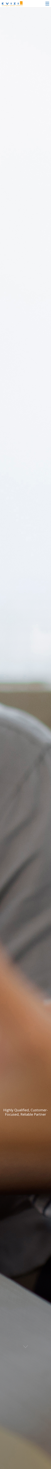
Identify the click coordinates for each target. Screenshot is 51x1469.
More (25, 1347)
